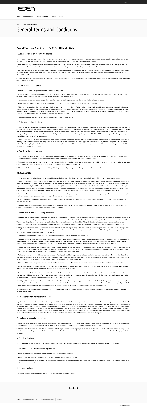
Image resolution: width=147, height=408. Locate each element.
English (125, 2)
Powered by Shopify (127, 405)
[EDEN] (73, 388)
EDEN (123, 405)
